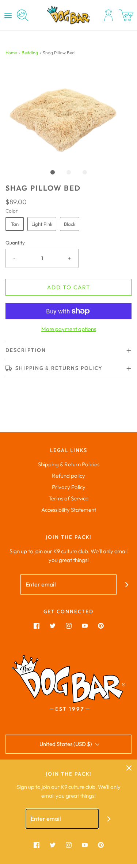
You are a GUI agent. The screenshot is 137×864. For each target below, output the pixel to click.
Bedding (30, 52)
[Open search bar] (22, 15)
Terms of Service (68, 498)
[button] (68, 113)
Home (11, 52)
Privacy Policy (68, 487)
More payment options (68, 329)
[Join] (127, 584)
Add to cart (68, 287)
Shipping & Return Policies (68, 464)
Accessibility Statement (68, 509)
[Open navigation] (8, 15)
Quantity (15, 242)
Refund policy (68, 475)
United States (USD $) (66, 743)
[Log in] (108, 15)
